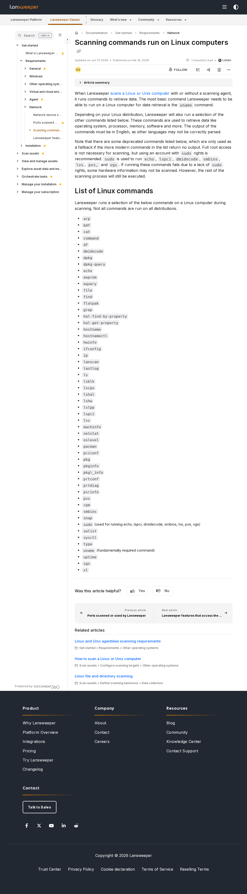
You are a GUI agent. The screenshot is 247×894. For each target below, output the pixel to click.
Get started (30, 45)
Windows (36, 76)
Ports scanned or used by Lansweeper (46, 122)
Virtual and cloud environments (46, 91)
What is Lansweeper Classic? (42, 53)
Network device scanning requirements (48, 115)
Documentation (97, 33)
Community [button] (146, 19)
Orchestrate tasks (35, 176)
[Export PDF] (219, 69)
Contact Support (182, 750)
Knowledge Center (183, 741)
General (35, 68)
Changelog (33, 769)
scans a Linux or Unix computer (140, 93)
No (167, 590)
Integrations (34, 741)
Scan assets (30, 153)
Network (35, 107)
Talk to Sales (39, 807)
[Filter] (60, 35)
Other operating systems (46, 84)
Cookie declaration (118, 869)
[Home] (24, 7)
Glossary (96, 19)
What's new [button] (118, 19)
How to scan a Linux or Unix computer (108, 658)
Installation (33, 145)
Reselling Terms (194, 869)
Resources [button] (174, 19)
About (100, 723)
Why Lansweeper (39, 723)
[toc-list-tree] (198, 69)
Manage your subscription (40, 192)
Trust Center (49, 869)
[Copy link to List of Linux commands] (161, 191)
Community (177, 732)
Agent (33, 99)
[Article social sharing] (209, 69)
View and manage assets (40, 161)
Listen (226, 60)
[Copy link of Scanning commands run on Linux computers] (78, 51)
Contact (102, 732)
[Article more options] (229, 69)
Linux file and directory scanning (104, 676)
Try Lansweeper (38, 760)
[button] (26, 20)
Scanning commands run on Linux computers (48, 130)
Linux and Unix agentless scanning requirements (118, 641)
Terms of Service (157, 869)
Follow (180, 70)
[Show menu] (224, 7)
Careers (102, 741)
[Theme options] (236, 7)
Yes (142, 590)
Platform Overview (40, 732)
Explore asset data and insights (42, 169)
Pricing (29, 750)
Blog (170, 723)
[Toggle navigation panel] (67, 40)
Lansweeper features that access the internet (48, 138)
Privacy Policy (81, 869)
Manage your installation (39, 184)
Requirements (36, 61)
